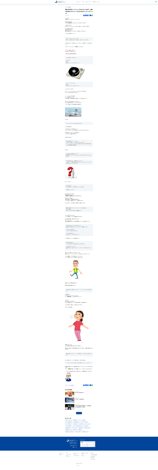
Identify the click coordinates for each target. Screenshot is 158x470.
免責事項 (81, 463)
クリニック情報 (93, 459)
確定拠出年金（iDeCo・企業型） (70, 431)
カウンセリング (78, 1)
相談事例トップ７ (61, 454)
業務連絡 (80, 429)
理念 (82, 454)
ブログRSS (92, 453)
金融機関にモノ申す (85, 431)
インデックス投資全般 (68, 7)
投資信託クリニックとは (96, 1)
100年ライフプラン (68, 456)
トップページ (60, 4)
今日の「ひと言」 (74, 427)
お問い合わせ (92, 457)
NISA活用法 (67, 455)
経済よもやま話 (78, 431)
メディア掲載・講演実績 (76, 455)
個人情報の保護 (77, 463)
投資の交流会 (83, 455)
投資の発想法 (81, 427)
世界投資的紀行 (68, 427)
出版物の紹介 (75, 454)
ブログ (83, 1)
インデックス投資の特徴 (94, 454)
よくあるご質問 (93, 456)
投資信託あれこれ (87, 427)
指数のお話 (75, 429)
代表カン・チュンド (88, 1)
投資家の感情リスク (68, 429)
